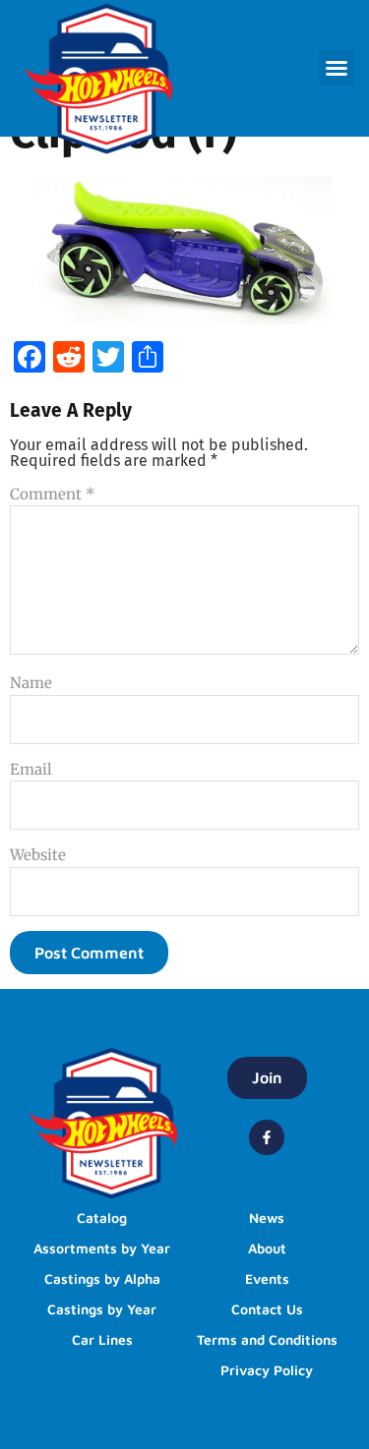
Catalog (102, 1217)
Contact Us (267, 1309)
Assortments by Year (101, 1248)
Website (38, 854)
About (267, 1248)
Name (31, 682)
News (266, 1217)
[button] (336, 68)
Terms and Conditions (267, 1339)
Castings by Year (101, 1309)
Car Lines (102, 1339)
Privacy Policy (266, 1370)
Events (267, 1278)
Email (31, 769)
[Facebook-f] (266, 1137)
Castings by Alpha (102, 1278)
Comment (52, 494)
